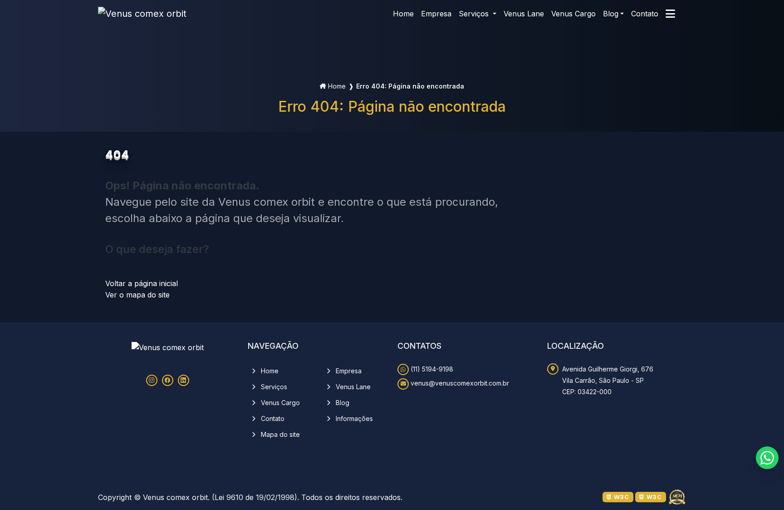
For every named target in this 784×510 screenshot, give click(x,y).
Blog (610, 13)
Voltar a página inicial (141, 283)
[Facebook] (167, 380)
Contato (271, 418)
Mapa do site (279, 434)
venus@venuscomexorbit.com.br (459, 383)
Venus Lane (352, 386)
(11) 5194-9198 (431, 369)
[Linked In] (183, 380)
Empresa (348, 370)
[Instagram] (151, 380)
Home (337, 86)
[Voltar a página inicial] (142, 13)
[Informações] (670, 14)
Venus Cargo (279, 402)
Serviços (273, 386)
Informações (353, 418)
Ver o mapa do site (137, 294)
